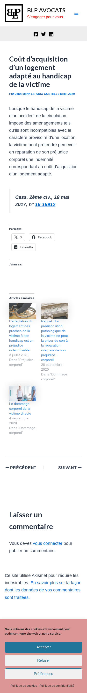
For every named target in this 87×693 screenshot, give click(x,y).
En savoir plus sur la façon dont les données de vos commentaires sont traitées (43, 590)
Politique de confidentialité (56, 685)
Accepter (43, 647)
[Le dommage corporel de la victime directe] (22, 393)
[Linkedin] (51, 34)
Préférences (43, 674)
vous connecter (47, 543)
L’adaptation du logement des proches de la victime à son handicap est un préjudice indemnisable (21, 335)
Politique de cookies (23, 685)
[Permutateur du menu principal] (76, 13)
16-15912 (45, 204)
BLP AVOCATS (46, 10)
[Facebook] (35, 34)
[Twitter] (43, 34)
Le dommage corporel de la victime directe (20, 408)
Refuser (43, 660)
